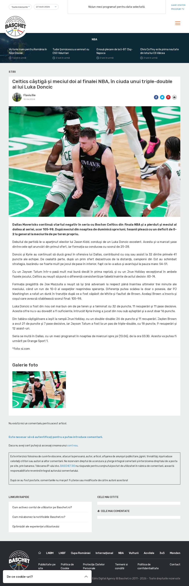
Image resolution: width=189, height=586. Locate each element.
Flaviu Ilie (29, 95)
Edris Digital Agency (103, 578)
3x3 (162, 553)
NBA (121, 553)
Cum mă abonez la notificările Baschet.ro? (38, 517)
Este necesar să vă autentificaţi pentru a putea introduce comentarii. (56, 437)
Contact (175, 564)
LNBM (50, 553)
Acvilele (149, 553)
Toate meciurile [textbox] (20, 7)
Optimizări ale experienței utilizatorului (35, 526)
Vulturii (134, 553)
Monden (175, 553)
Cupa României (81, 553)
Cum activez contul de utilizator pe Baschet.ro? (42, 507)
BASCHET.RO (67, 466)
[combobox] (20, 7)
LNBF (62, 553)
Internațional (104, 553)
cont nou (72, 445)
